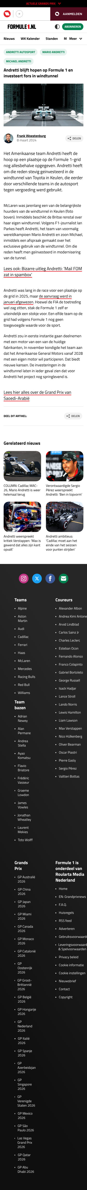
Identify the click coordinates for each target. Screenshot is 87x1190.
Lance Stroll (67, 696)
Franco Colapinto (70, 664)
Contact (64, 989)
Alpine (22, 608)
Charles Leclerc (69, 640)
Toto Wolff (25, 840)
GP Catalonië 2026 (27, 953)
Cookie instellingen (72, 973)
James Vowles (23, 805)
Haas (21, 653)
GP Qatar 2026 (24, 1157)
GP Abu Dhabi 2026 (26, 1169)
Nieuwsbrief (67, 981)
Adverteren (66, 929)
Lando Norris (68, 704)
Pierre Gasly (67, 760)
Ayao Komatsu (24, 755)
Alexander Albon (70, 608)
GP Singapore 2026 (25, 1084)
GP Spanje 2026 (25, 1053)
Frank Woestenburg (31, 135)
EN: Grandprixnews (72, 897)
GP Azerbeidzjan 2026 (26, 1067)
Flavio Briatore (23, 768)
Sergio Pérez (68, 768)
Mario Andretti (53, 52)
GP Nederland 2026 (25, 1026)
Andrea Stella (23, 743)
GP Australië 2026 (26, 879)
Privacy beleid (68, 957)
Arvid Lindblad (69, 624)
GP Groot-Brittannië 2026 (24, 984)
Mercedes (25, 669)
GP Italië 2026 (24, 1041)
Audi (21, 629)
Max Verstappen (70, 728)
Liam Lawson (68, 720)
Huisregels (66, 913)
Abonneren (73, 26)
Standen (52, 38)
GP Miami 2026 (24, 916)
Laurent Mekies (23, 830)
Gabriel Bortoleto (71, 672)
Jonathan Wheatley (24, 817)
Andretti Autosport (20, 52)
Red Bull (24, 685)
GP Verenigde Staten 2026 (26, 1101)
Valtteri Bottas (69, 776)
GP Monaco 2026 (26, 941)
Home (63, 889)
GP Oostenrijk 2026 (25, 968)
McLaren (24, 661)
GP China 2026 (24, 891)
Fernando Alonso (71, 656)
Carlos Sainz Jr (69, 632)
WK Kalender (30, 38)
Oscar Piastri (68, 752)
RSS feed (65, 921)
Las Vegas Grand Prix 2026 (24, 1142)
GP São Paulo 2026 (26, 1128)
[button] (68, 14)
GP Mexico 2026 (25, 1115)
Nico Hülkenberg (70, 736)
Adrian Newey (23, 718)
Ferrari (22, 645)
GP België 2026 (24, 999)
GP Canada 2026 (25, 929)
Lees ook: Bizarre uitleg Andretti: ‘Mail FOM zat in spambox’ (43, 271)
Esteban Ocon (68, 648)
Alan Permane (24, 731)
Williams (24, 693)
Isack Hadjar (67, 688)
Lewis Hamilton (70, 712)
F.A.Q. (63, 905)
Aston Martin (22, 618)
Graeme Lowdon (23, 792)
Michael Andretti (18, 61)
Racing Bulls (26, 677)
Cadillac (23, 637)
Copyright (65, 997)
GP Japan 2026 (24, 904)
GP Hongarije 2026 (27, 1011)
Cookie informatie (71, 965)
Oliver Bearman (70, 744)
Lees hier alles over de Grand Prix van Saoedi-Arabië (37, 395)
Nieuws (9, 38)
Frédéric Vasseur (23, 780)
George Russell (69, 680)
